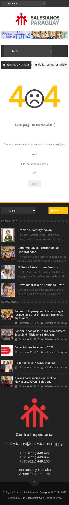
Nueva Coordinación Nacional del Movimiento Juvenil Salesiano (36, 380)
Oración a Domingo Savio (35, 230)
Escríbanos (60, 210)
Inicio (34, 183)
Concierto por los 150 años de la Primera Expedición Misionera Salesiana (40, 333)
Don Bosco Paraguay (32, 497)
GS (60, 497)
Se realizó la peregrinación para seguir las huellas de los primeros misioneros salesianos (39, 315)
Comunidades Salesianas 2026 (34, 347)
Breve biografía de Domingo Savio (41, 285)
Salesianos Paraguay (38, 492)
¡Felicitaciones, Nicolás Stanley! (35, 363)
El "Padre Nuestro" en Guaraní (38, 267)
